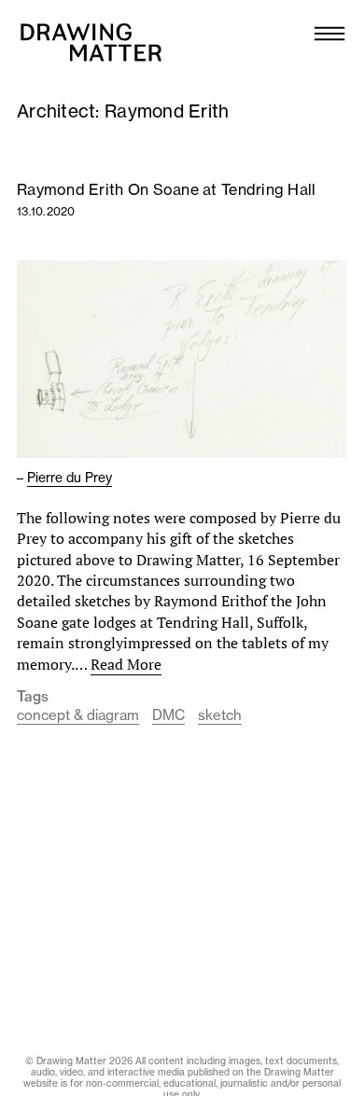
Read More (126, 664)
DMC (168, 715)
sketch (220, 715)
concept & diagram (78, 715)
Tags (33, 696)
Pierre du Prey (69, 477)
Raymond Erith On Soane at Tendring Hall (166, 189)
